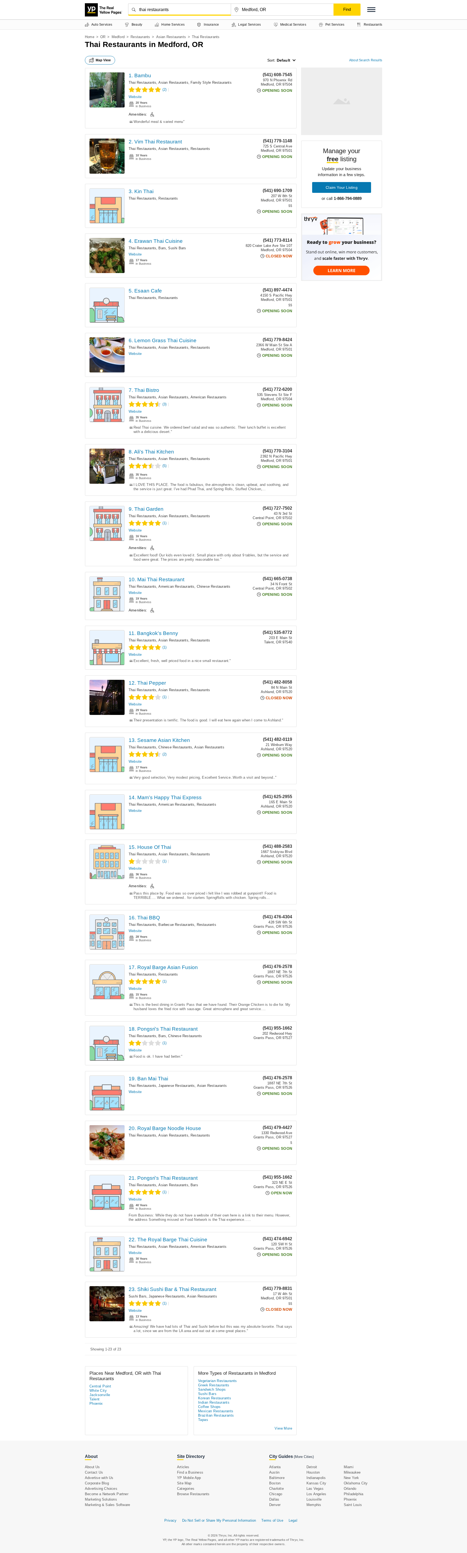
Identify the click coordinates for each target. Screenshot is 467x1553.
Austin (274, 1472)
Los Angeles (316, 1494)
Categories (185, 1489)
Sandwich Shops (212, 1389)
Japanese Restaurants (176, 1086)
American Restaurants (208, 397)
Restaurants (140, 37)
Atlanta (275, 1467)
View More (283, 1428)
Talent (94, 1399)
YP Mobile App (189, 1478)
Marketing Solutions (101, 1499)
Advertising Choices (101, 1489)
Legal (293, 1520)
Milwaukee (352, 1472)
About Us (92, 1467)
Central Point (100, 1386)
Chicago (275, 1494)
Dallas (274, 1499)
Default (283, 60)
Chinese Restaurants (214, 586)
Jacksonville (99, 1395)
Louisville (314, 1499)
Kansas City (316, 1483)
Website (135, 97)
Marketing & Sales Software (107, 1505)
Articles (183, 1467)
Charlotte (276, 1489)
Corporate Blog (97, 1483)
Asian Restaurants (171, 37)
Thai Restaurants (142, 82)
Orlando (350, 1489)
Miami (348, 1467)
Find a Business (190, 1472)
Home (89, 37)
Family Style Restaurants (211, 82)
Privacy (170, 1520)
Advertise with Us (99, 1478)
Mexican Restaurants (216, 1411)
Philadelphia (353, 1494)
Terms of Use (272, 1520)
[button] (371, 9)
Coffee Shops (209, 1407)
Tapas (203, 1420)
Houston (313, 1472)
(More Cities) (304, 1457)
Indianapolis (316, 1478)
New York (351, 1478)
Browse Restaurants (193, 1494)
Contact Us (94, 1472)
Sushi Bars (177, 248)
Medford (118, 37)
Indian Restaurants (213, 1402)
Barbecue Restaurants (176, 925)
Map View (103, 60)
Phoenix (96, 1403)
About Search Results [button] (365, 60)
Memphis (313, 1505)
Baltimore (277, 1478)
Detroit (311, 1467)
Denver (275, 1505)
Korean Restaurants (214, 1398)
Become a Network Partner (106, 1494)
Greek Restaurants (213, 1385)
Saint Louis (353, 1505)
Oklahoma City (356, 1483)
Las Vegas (314, 1489)
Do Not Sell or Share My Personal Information (219, 1520)
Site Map (184, 1483)
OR (102, 37)
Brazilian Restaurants (216, 1415)
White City (98, 1391)
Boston (275, 1483)
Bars (162, 248)
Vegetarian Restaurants (217, 1381)
